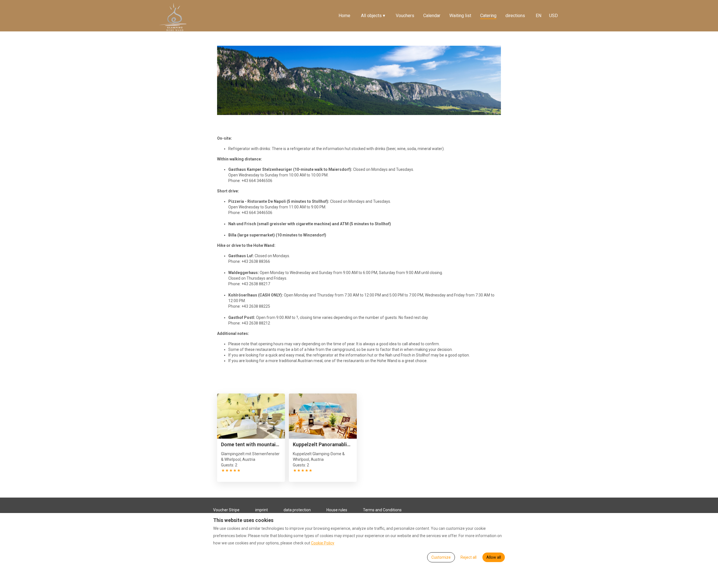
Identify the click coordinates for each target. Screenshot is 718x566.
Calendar (431, 15)
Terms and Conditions (382, 510)
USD (553, 15)
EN (538, 15)
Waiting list (460, 15)
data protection (297, 510)
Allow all (493, 557)
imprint (261, 510)
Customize (441, 557)
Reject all (469, 557)
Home (344, 15)
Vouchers (405, 15)
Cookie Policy (322, 543)
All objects (373, 15)
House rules (336, 510)
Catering (488, 15)
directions (515, 15)
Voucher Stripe (226, 510)
